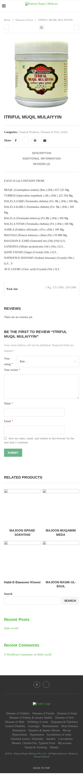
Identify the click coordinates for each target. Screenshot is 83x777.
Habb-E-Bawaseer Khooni (22, 582)
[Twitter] (46, 684)
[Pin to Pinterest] (35, 140)
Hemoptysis (19, 730)
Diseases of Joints (67, 713)
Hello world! (11, 628)
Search (8, 593)
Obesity (54, 747)
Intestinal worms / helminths (27, 738)
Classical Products (29, 132)
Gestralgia (33, 726)
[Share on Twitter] (25, 140)
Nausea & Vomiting (36, 747)
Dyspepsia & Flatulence (64, 721)
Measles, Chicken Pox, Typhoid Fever (33, 743)
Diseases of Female (43, 713)
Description (41, 153)
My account (64, 743)
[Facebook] (37, 684)
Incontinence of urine (59, 734)
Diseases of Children (18, 713)
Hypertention (19, 734)
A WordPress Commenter (18, 654)
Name (8, 403)
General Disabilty (15, 726)
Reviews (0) (41, 164)
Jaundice (51, 738)
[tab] (41, 153)
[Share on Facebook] (15, 140)
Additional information (41, 158)
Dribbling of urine (37, 721)
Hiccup (67, 730)
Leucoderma (65, 738)
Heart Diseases (69, 726)
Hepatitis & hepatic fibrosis (44, 730)
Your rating (8, 361)
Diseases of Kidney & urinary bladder (30, 717)
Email (8, 421)
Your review (12, 369)
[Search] (79, 6)
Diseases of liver (24, 19)
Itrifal (64, 132)
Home (7, 19)
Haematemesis (50, 726)
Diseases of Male (14, 721)
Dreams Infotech (41, 756)
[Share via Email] (44, 140)
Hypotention (37, 734)
